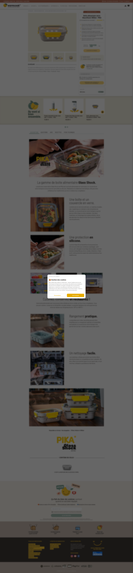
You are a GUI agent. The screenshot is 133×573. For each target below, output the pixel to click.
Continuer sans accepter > (54, 276)
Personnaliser (57, 295)
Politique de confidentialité (71, 290)
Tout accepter (75, 295)
